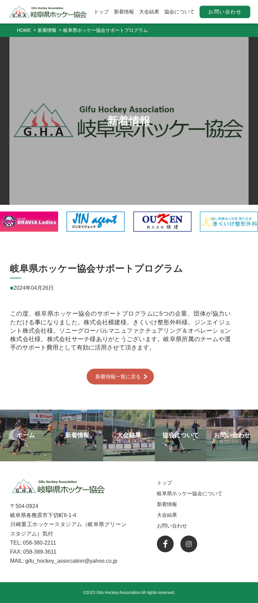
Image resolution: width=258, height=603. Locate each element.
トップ (101, 11)
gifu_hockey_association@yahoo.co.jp (71, 561)
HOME (24, 30)
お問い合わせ (225, 11)
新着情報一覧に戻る (118, 376)
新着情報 (124, 11)
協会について (179, 11)
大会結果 (149, 11)
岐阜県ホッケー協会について (189, 493)
